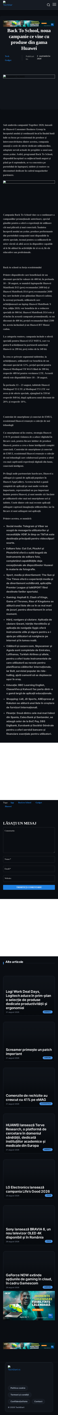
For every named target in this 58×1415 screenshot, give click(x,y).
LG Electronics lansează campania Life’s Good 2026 (28, 1189)
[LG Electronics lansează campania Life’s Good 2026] (29, 1179)
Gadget (8, 60)
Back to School (24, 802)
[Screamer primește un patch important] (29, 1041)
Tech (7, 56)
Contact (38, 1401)
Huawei (8, 806)
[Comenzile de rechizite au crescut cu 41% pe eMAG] (29, 1087)
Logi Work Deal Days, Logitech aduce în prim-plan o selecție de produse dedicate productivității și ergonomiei (28, 1000)
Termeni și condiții (20, 1394)
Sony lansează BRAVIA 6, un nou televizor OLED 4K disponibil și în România (28, 1233)
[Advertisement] (29, 771)
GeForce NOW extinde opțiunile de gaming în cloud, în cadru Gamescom (29, 1279)
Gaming (47, 1058)
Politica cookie (18, 1388)
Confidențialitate (19, 1401)
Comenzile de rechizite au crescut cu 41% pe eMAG (26, 1098)
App (12, 802)
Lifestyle (46, 1104)
